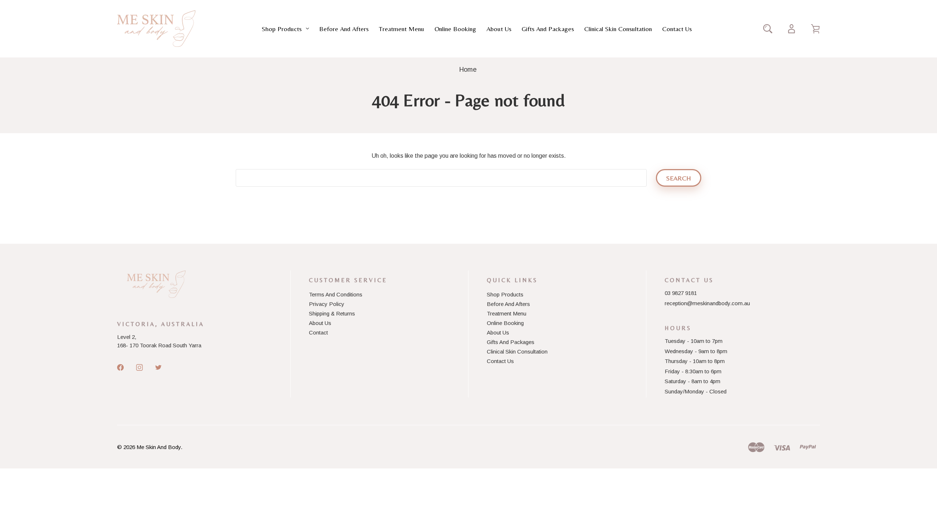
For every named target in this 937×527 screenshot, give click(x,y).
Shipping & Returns (332, 313)
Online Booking (455, 29)
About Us (498, 29)
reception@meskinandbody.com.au (707, 303)
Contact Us (677, 29)
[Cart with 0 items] (815, 28)
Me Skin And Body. (159, 447)
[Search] (767, 28)
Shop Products (282, 29)
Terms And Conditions (335, 294)
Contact (318, 332)
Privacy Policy (326, 304)
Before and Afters (344, 29)
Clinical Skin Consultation (618, 29)
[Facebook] (120, 367)
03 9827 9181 (681, 293)
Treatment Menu (401, 29)
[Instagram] (139, 367)
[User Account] (791, 28)
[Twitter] (158, 367)
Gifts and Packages (548, 29)
